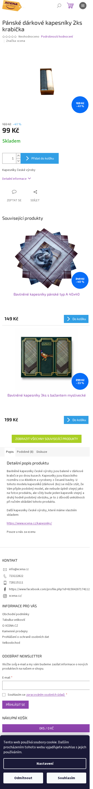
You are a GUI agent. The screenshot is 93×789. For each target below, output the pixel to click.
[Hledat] (59, 5)
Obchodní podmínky (15, 614)
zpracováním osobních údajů (45, 695)
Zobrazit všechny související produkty (46, 439)
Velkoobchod (11, 643)
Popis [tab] (10, 452)
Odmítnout (23, 778)
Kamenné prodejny (15, 631)
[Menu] (82, 5)
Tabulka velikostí (13, 620)
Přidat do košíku (42, 158)
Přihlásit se (15, 704)
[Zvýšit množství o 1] (18, 155)
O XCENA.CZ (10, 625)
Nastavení (45, 763)
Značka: (15, 41)
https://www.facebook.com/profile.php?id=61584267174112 (49, 589)
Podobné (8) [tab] (25, 452)
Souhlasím (66, 778)
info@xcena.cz (19, 569)
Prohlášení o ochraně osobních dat (25, 637)
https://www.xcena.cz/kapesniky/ (29, 523)
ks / (46, 728)
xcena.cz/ (15, 596)
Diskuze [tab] (42, 452)
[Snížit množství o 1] (18, 161)
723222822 (16, 576)
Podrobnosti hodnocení (57, 37)
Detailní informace (14, 179)
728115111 (16, 582)
